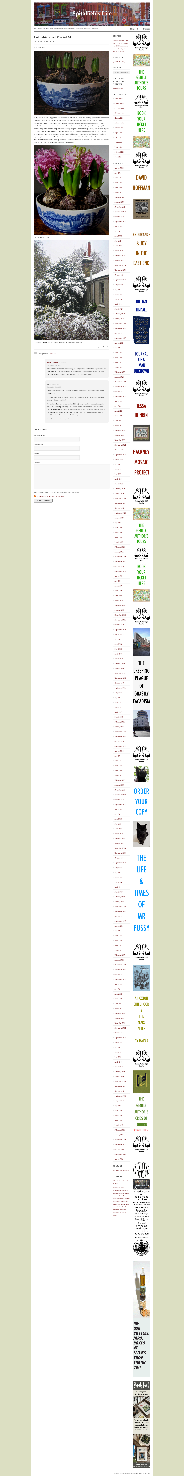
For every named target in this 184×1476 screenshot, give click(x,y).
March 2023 (119, 367)
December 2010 (120, 1081)
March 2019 (119, 600)
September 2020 (120, 513)
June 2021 (118, 469)
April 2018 (118, 654)
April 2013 (118, 945)
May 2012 (118, 999)
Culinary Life (119, 108)
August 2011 (119, 1042)
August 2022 (119, 401)
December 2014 (120, 848)
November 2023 (120, 328)
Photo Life (118, 142)
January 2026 (119, 202)
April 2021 (118, 479)
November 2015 (120, 794)
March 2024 (119, 309)
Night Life (118, 132)
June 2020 (118, 527)
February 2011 (120, 1071)
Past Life (118, 137)
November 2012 (120, 969)
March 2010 (119, 1125)
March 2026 (119, 192)
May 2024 (118, 299)
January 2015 (119, 843)
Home (132, 29)
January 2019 (119, 610)
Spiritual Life (119, 152)
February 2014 (120, 897)
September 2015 (120, 804)
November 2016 (120, 736)
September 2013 (120, 921)
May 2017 (118, 707)
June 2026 (118, 178)
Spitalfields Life (92, 13)
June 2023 (118, 352)
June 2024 (118, 294)
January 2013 (119, 960)
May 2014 (118, 882)
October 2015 (119, 799)
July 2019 (118, 581)
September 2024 (120, 280)
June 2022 (118, 411)
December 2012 (120, 965)
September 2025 (120, 221)
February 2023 (120, 372)
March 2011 (119, 1067)
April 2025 (118, 246)
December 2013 (120, 906)
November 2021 (120, 445)
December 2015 (120, 790)
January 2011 (119, 1076)
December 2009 (120, 1139)
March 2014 (119, 892)
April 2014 (118, 887)
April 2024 (118, 304)
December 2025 (120, 207)
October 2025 (119, 216)
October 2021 (119, 450)
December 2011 (120, 1023)
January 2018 (119, 668)
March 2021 (119, 484)
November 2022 (120, 386)
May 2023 (118, 357)
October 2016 (119, 741)
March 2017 (119, 717)
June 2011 (118, 1052)
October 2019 (119, 566)
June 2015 (118, 819)
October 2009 (119, 1149)
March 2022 (119, 425)
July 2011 (118, 1047)
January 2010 (119, 1135)
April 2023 (118, 362)
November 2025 (120, 212)
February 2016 (120, 780)
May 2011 (118, 1057)
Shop (139, 29)
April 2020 (118, 537)
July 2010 (118, 1105)
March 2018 (119, 658)
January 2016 (119, 785)
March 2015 (119, 833)
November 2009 (120, 1144)
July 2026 (118, 173)
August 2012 (119, 984)
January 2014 (119, 901)
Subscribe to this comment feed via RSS (50, 496)
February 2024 (120, 314)
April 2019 (118, 595)
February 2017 (120, 722)
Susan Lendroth (52, 362)
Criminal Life (119, 103)
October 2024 (119, 275)
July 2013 (118, 931)
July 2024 (118, 289)
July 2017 (118, 697)
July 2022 (118, 406)
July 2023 (118, 348)
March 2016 (119, 775)
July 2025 (118, 231)
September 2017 (120, 688)
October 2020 (119, 508)
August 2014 (119, 867)
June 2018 (118, 644)
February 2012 (120, 1013)
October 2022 (119, 391)
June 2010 (118, 1110)
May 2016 (118, 765)
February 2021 (120, 488)
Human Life (119, 118)
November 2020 (120, 503)
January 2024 (119, 318)
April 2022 (118, 420)
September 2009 (120, 1154)
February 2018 (120, 663)
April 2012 (118, 1003)
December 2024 (120, 265)
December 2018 (120, 615)
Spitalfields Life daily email (120, 62)
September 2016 (120, 746)
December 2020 (120, 498)
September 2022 (120, 396)
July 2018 (118, 639)
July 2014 (118, 872)
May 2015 (118, 824)
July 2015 (118, 814)
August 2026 (119, 168)
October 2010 (119, 1091)
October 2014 (119, 858)
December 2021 (120, 440)
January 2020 (119, 552)
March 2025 (119, 250)
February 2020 (120, 547)
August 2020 (119, 518)
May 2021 (118, 474)
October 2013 (119, 916)
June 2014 (118, 877)
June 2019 (118, 586)
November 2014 (120, 853)
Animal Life (119, 98)
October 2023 (119, 333)
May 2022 (118, 416)
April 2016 (118, 770)
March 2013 (119, 950)
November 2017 (120, 678)
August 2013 (119, 926)
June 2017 (118, 702)
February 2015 (120, 838)
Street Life (118, 157)
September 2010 (120, 1096)
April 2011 (118, 1062)
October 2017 (119, 683)
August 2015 (119, 809)
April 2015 (118, 829)
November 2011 (120, 1028)
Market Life (119, 127)
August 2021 (119, 459)
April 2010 (118, 1120)
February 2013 (120, 955)
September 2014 (120, 863)
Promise (146, 29)
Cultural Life (119, 113)
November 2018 (120, 620)
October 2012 (119, 974)
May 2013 (118, 940)
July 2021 (118, 464)
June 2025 (118, 236)
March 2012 (119, 1008)
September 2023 (120, 338)
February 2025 (120, 255)
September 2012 (120, 979)
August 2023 (119, 343)
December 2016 (120, 731)
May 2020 (118, 532)
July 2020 (118, 522)
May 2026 (118, 182)
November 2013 (120, 911)
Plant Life (106, 347)
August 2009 (119, 1159)
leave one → (54, 353)
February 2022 (120, 430)
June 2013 (118, 935)
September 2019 (120, 571)
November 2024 (120, 270)
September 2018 (120, 629)
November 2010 (120, 1086)
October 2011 (119, 1033)
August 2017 (119, 692)
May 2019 (118, 590)
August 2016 (119, 751)
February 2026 (120, 197)
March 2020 (119, 542)
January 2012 (119, 1018)
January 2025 (119, 260)
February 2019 (120, 605)
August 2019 (119, 576)
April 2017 (118, 712)
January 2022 (119, 435)
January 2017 (119, 726)
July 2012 (118, 989)
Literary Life (119, 123)
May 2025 (118, 241)
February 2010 (120, 1130)
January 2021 (119, 493)
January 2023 (119, 377)
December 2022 (120, 382)
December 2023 (120, 323)
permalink (62, 362)
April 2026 (118, 187)
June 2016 (118, 760)
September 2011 (120, 1037)
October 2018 (119, 624)
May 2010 (118, 1115)
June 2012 (118, 994)
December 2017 (120, 673)
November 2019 (120, 561)
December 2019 (120, 556)
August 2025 (119, 226)
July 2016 (118, 756)
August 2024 (119, 284)
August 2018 (119, 634)
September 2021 (120, 454)
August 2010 (119, 1101)
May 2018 (118, 649)
